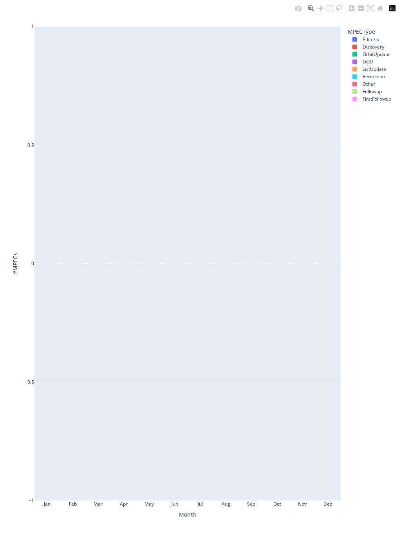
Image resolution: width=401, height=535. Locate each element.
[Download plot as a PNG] (298, 8)
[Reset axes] (380, 8)
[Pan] (320, 8)
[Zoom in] (351, 8)
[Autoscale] (370, 8)
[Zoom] (311, 8)
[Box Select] (329, 8)
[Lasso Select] (339, 8)
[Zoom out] (361, 8)
